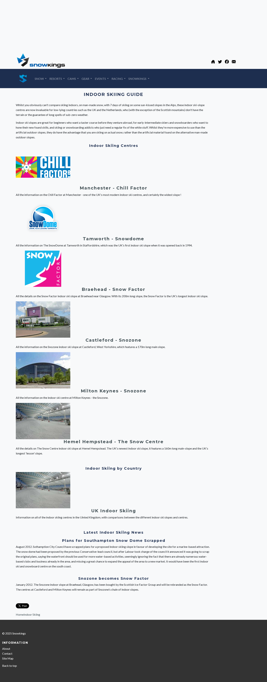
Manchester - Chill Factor (113, 188)
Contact (7, 653)
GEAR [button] (86, 78)
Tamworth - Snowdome (113, 238)
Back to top (9, 665)
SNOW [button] (39, 78)
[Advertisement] (109, 25)
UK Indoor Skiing (113, 510)
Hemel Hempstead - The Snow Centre (114, 441)
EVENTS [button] (100, 78)
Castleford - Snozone (113, 340)
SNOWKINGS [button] (137, 78)
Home (20, 614)
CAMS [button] (72, 78)
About (6, 648)
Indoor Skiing (32, 614)
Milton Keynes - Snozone (113, 390)
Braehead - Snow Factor (113, 289)
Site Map (7, 658)
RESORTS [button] (55, 78)
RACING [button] (117, 78)
